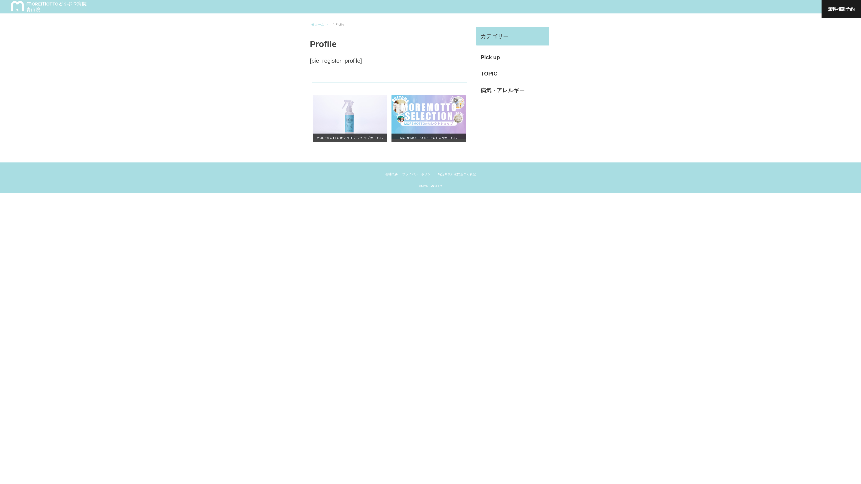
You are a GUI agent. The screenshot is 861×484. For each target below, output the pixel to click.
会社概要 (391, 174)
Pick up (490, 57)
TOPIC (489, 74)
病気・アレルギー (503, 90)
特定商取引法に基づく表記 (457, 174)
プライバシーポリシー (418, 174)
